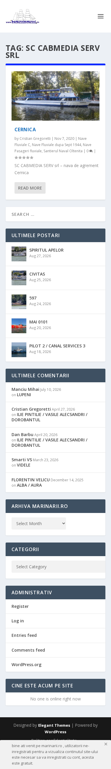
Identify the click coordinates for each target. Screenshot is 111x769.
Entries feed (24, 635)
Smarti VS (22, 459)
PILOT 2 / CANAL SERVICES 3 (57, 346)
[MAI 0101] (19, 325)
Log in (18, 621)
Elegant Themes (54, 725)
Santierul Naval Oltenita (63, 150)
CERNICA (25, 129)
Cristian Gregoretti (35, 138)
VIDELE (23, 465)
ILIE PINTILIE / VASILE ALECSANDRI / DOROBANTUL (49, 417)
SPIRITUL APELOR (46, 250)
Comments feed (28, 650)
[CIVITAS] (19, 278)
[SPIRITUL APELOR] (19, 254)
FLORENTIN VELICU (31, 480)
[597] (19, 301)
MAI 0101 (38, 322)
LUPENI (24, 394)
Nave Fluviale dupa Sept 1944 (56, 144)
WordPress (55, 731)
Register (20, 606)
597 (32, 298)
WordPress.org (26, 664)
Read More (30, 188)
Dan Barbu (22, 434)
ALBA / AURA (29, 485)
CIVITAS (37, 274)
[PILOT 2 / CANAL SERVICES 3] (19, 349)
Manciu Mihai (25, 389)
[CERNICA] (56, 96)
